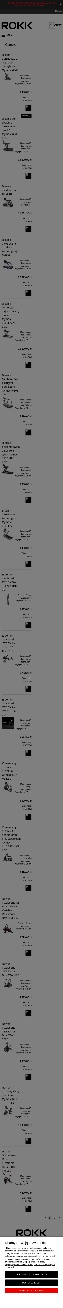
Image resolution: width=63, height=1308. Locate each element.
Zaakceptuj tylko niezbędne (31, 1274)
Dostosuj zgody (31, 1283)
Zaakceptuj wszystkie (31, 1290)
